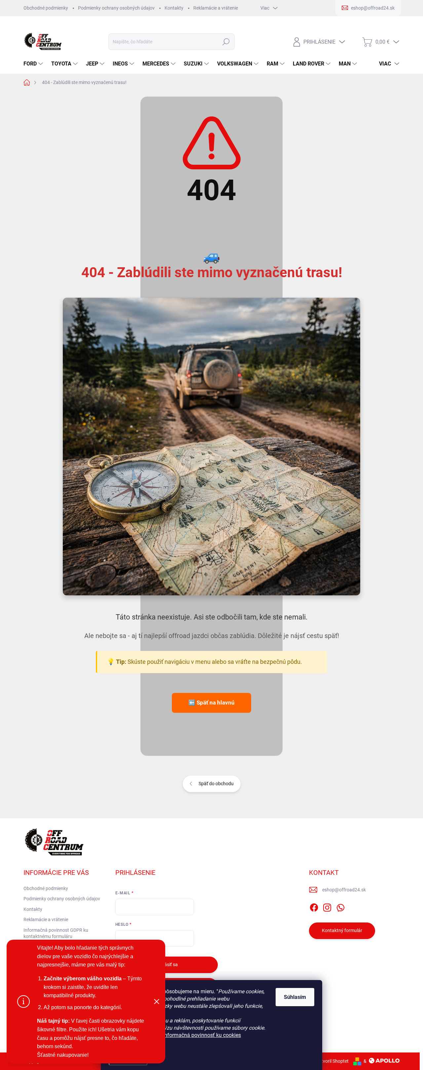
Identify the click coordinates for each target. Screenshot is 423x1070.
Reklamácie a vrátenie (215, 8)
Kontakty (174, 8)
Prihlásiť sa (166, 964)
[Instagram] (327, 906)
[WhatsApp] (340, 906)
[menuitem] (34, 64)
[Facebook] (314, 906)
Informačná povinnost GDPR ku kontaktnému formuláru (55, 933)
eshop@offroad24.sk (344, 889)
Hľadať (226, 41)
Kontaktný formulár (342, 930)
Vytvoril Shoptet (332, 1061)
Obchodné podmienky (45, 8)
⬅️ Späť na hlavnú (211, 702)
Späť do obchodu (216, 783)
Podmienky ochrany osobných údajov (116, 8)
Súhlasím (295, 997)
